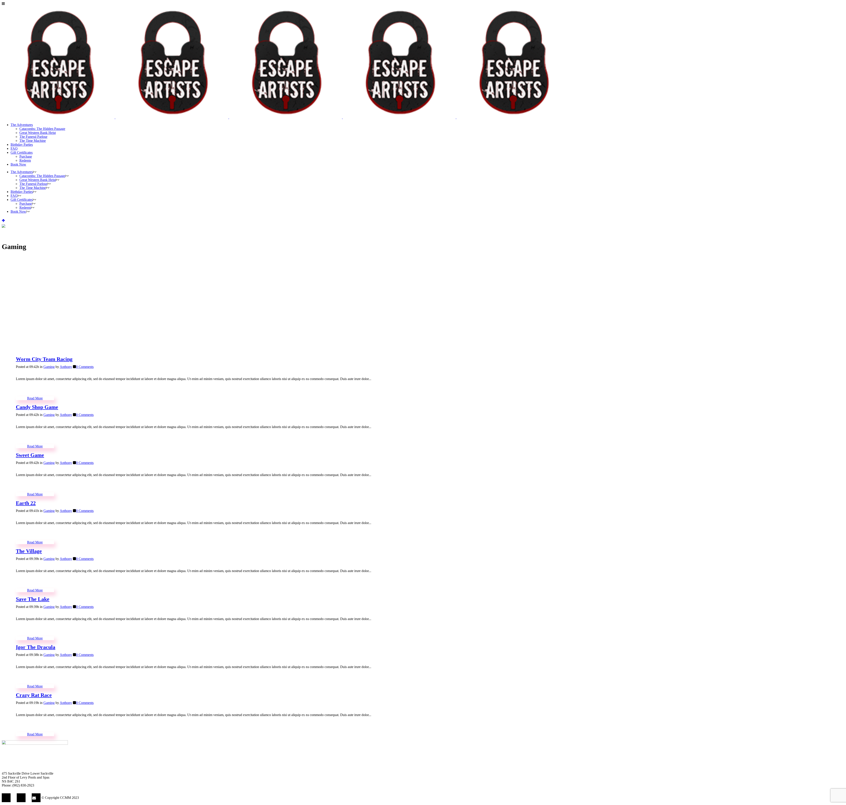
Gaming (49, 367)
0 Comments (85, 367)
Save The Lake (32, 599)
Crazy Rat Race (34, 695)
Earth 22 (26, 503)
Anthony (66, 367)
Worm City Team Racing (44, 359)
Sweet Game (30, 455)
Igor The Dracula (35, 647)
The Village (29, 551)
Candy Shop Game (37, 407)
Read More (35, 398)
